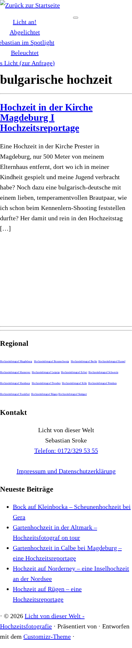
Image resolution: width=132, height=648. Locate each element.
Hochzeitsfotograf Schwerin (103, 372)
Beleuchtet (25, 52)
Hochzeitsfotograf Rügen (44, 394)
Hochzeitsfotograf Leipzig (46, 372)
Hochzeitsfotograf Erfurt (74, 372)
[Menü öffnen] (75, 18)
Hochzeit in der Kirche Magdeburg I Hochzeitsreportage (46, 117)
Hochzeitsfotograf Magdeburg (16, 361)
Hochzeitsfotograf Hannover (15, 372)
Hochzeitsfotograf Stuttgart (72, 394)
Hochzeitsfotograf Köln (74, 383)
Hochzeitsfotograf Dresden (46, 383)
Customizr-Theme (47, 636)
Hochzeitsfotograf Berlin (84, 361)
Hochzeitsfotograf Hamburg (15, 383)
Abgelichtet (25, 32)
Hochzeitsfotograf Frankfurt (15, 394)
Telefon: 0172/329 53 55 (66, 450)
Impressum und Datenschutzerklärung (66, 471)
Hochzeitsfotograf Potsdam (102, 383)
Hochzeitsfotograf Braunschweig (51, 361)
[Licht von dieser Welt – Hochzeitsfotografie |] (30, 5)
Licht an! (25, 21)
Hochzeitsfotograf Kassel (111, 361)
